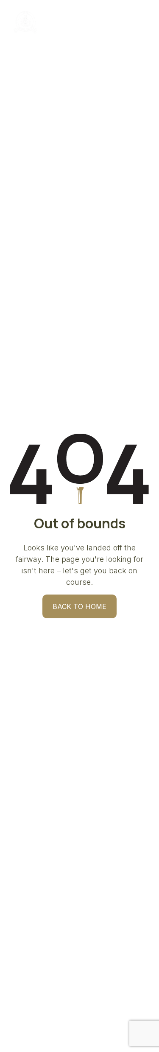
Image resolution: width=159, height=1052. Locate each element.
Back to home (79, 606)
